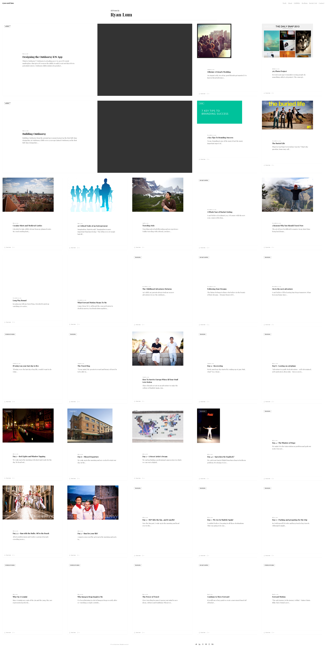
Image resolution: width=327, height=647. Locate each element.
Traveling (8, 180)
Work (201, 103)
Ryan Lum (8, 25)
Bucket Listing (204, 26)
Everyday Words (10, 334)
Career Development (76, 180)
